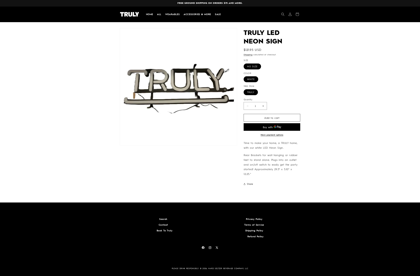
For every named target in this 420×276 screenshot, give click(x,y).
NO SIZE (252, 66)
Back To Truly (165, 230)
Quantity (248, 99)
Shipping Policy (254, 230)
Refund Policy (255, 236)
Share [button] (250, 183)
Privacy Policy (254, 218)
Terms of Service (254, 224)
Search (163, 218)
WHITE (251, 79)
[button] (282, 14)
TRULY (250, 92)
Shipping (248, 54)
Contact (163, 224)
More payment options (272, 135)
